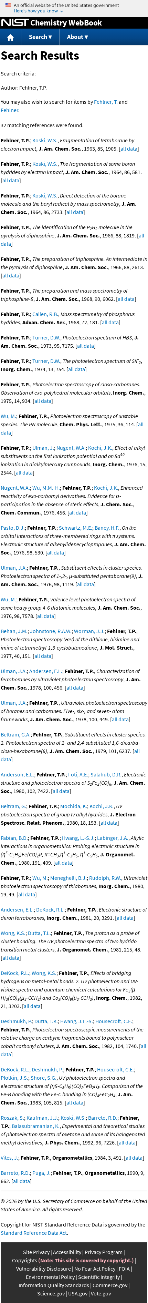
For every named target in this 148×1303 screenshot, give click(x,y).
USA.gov (77, 1293)
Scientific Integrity (99, 1276)
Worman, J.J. (89, 631)
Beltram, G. (13, 806)
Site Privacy (36, 1252)
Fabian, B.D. (14, 837)
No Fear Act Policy (94, 1268)
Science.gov (51, 1293)
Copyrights (24, 1260)
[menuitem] (10, 37)
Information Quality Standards (54, 1285)
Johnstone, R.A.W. (51, 631)
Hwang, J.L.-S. (76, 1021)
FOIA (124, 1268)
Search (38, 37)
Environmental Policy (50, 1276)
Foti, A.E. (78, 774)
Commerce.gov (110, 1285)
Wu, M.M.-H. (46, 487)
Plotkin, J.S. (14, 1077)
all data (128, 148)
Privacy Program (104, 1252)
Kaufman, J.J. (42, 1117)
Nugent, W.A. (71, 447)
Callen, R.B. (45, 314)
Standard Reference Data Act (34, 1232)
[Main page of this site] (10, 37)
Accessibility (67, 1252)
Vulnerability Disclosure (43, 1268)
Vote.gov (101, 1293)
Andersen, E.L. (45, 671)
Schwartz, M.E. (75, 527)
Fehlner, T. (106, 101)
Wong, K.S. (13, 932)
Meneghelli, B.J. (68, 877)
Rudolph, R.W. (105, 877)
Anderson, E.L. (17, 774)
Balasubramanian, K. (36, 1125)
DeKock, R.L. (50, 909)
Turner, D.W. (46, 337)
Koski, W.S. (44, 140)
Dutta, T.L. (39, 932)
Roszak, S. (12, 1117)
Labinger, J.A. (112, 837)
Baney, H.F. (107, 527)
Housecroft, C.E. (113, 1021)
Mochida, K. (73, 806)
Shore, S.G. (43, 1077)
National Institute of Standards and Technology (15, 22)
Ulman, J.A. (14, 567)
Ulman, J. (43, 447)
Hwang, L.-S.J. (78, 837)
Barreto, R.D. (102, 1117)
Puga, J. (41, 1172)
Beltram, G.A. (16, 734)
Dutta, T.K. (46, 1021)
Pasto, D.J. (13, 527)
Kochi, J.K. (100, 447)
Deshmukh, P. (16, 1021)
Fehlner (9, 109)
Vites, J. (9, 1157)
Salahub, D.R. (106, 774)
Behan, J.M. (14, 631)
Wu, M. (8, 416)
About (75, 37)
